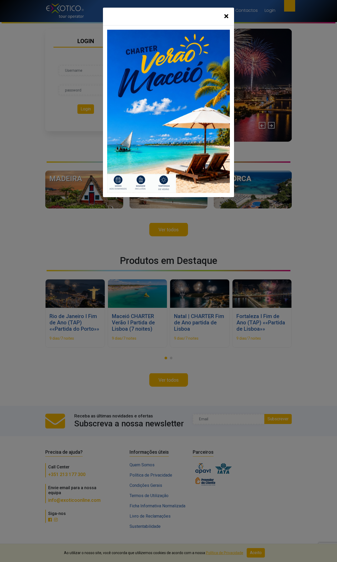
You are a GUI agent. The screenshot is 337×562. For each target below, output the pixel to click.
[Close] (226, 16)
